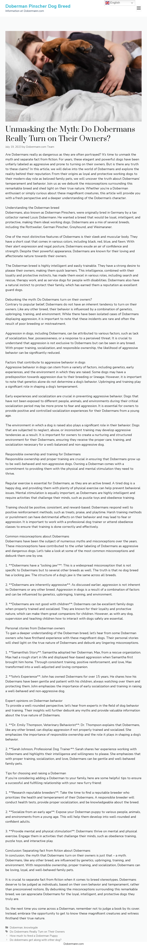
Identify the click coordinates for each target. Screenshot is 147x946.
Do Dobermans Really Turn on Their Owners (37, 931)
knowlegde (31, 927)
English (115, 2)
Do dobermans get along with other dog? (35, 940)
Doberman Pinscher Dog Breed (37, 6)
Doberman (16, 927)
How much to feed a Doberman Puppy (34, 936)
